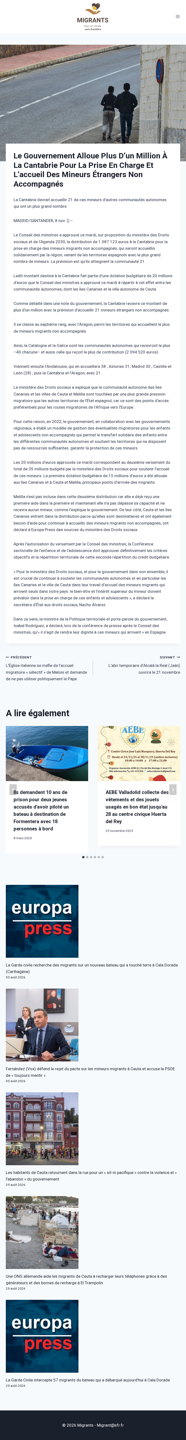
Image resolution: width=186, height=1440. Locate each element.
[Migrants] (93, 16)
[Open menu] (177, 16)
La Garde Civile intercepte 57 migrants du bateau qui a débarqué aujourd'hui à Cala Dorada (88, 1380)
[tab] (83, 857)
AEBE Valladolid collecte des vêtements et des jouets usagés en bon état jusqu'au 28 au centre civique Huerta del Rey (137, 807)
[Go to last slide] (13, 789)
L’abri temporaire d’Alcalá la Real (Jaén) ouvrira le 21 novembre (144, 665)
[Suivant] (173, 789)
